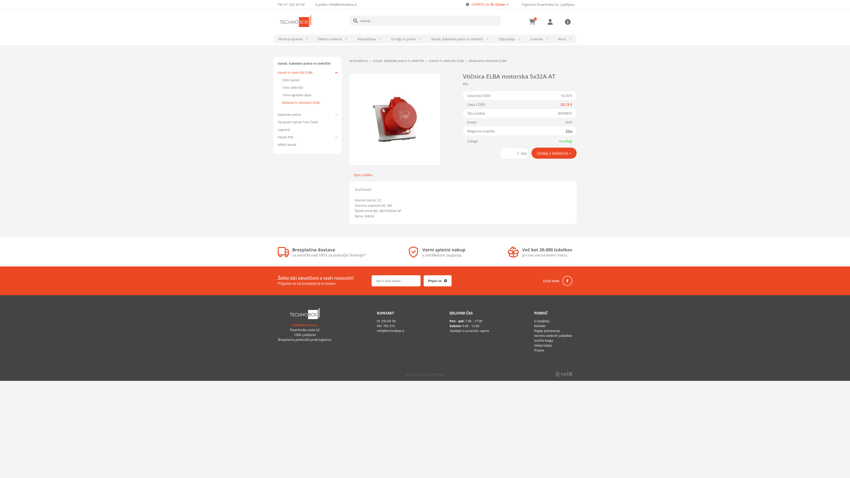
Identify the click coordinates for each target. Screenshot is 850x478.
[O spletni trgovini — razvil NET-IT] (563, 374)
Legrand (284, 129)
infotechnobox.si (343, 4)
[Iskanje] (355, 21)
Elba (569, 131)
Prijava (550, 21)
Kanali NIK (285, 137)
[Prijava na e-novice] (438, 280)
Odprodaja (506, 39)
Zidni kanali (290, 80)
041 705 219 (386, 326)
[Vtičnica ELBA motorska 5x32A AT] (394, 119)
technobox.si (358, 61)
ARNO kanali (287, 145)
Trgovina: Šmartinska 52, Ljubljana (548, 4)
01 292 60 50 (294, 4)
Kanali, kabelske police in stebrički (457, 39)
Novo (562, 39)
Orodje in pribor (403, 39)
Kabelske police (289, 114)
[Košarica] (532, 21)
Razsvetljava (366, 39)
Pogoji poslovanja (547, 331)
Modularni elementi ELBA (301, 102)
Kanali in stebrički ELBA (295, 72)
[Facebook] (567, 281)
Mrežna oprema (290, 39)
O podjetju (542, 321)
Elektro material (330, 39)
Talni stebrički (292, 87)
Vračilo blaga (543, 340)
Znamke (536, 39)
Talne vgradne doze (296, 95)
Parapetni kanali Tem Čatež (298, 122)
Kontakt (539, 326)
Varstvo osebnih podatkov (553, 335)
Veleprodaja (543, 345)
